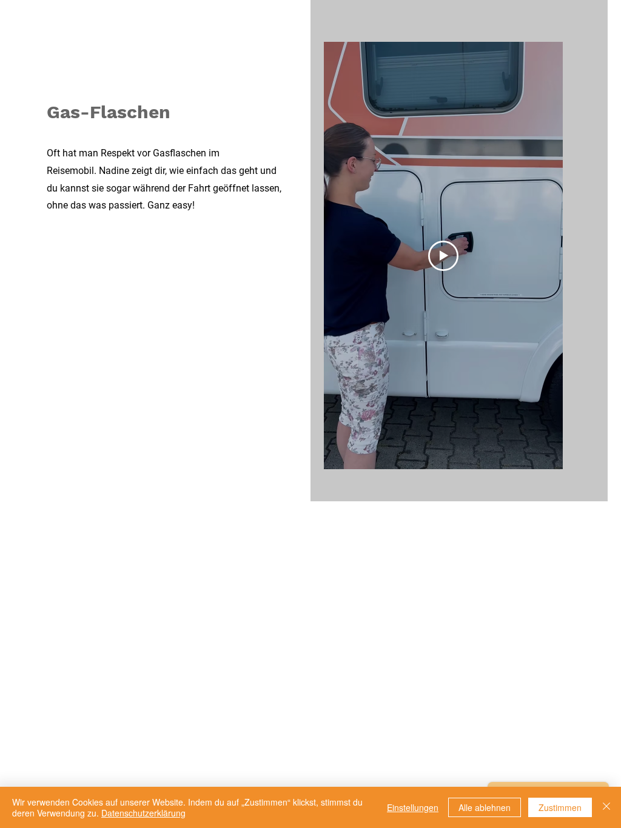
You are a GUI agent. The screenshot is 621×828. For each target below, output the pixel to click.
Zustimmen (560, 807)
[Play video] (443, 256)
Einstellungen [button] (412, 807)
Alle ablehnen (484, 807)
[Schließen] (606, 807)
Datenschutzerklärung (143, 813)
